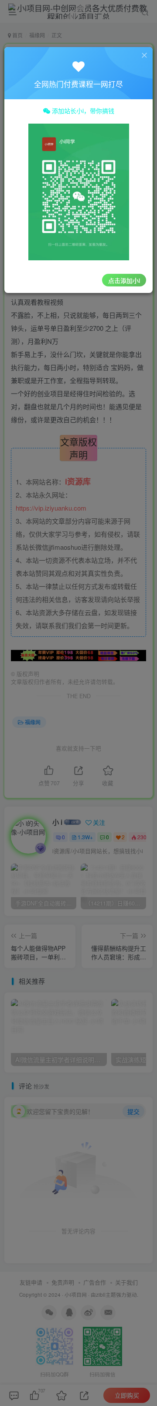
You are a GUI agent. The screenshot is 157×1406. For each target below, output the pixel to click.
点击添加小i (124, 280)
